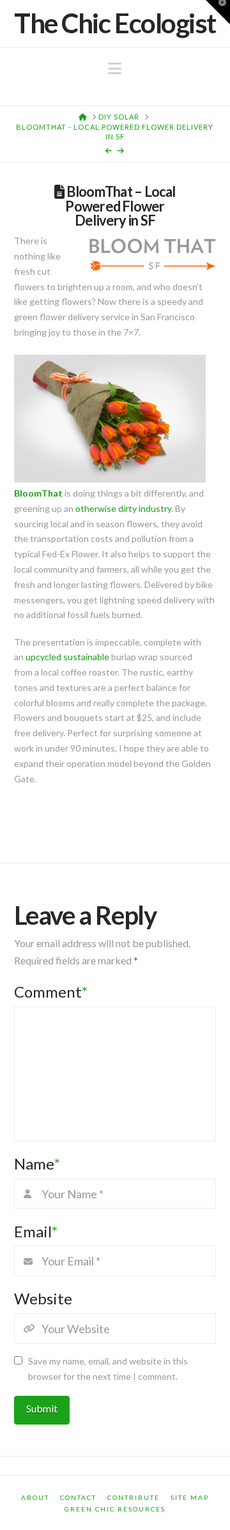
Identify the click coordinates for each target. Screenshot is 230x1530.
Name (37, 1163)
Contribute (133, 1497)
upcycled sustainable (67, 656)
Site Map (190, 1497)
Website (43, 1298)
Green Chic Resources (115, 1509)
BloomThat (38, 493)
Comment (51, 991)
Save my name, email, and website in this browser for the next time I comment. (108, 1369)
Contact (78, 1497)
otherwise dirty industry (123, 508)
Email (36, 1231)
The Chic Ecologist (115, 23)
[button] (114, 68)
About (35, 1497)
